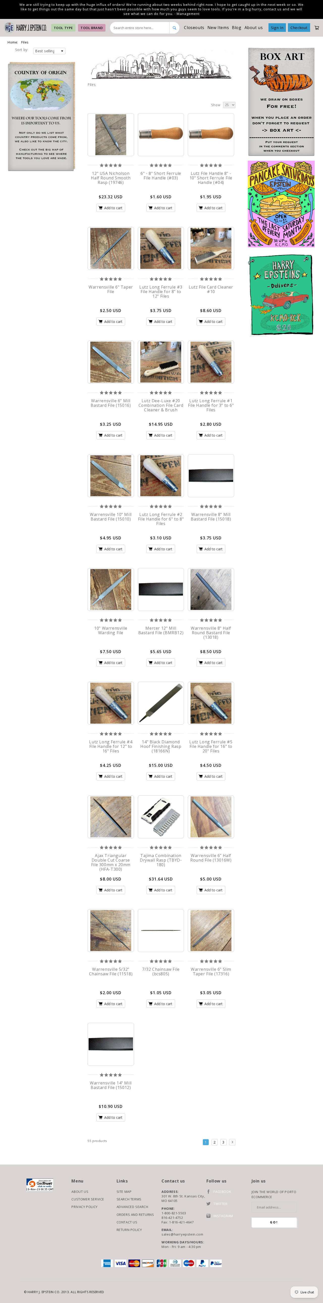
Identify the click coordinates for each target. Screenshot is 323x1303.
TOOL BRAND (91, 28)
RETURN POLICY (129, 1229)
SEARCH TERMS (129, 1199)
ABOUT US (79, 1191)
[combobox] (140, 28)
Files (25, 42)
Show (215, 105)
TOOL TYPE (63, 28)
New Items (218, 27)
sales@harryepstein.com (182, 1234)
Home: (13, 42)
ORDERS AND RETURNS (135, 1214)
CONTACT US (127, 1222)
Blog (236, 27)
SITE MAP (124, 1191)
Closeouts (194, 27)
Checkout (299, 27)
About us (254, 27)
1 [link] (206, 1142)
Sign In (277, 27)
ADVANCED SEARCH (132, 1206)
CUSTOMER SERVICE (87, 1199)
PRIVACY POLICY (84, 1206)
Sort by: (21, 49)
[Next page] (232, 1142)
